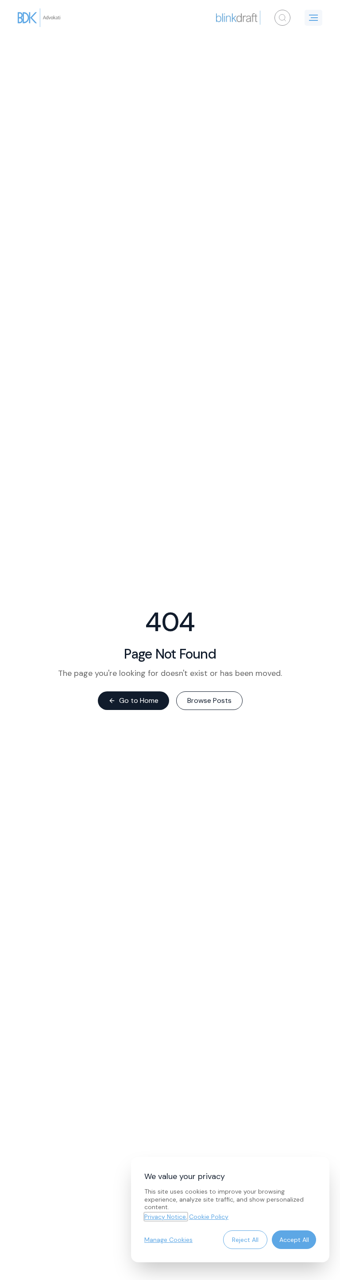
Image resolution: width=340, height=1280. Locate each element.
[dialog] (230, 1209)
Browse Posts (209, 700)
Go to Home (138, 700)
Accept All (294, 1240)
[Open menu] (313, 18)
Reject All (245, 1240)
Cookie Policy (208, 1217)
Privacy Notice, (165, 1217)
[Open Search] (282, 18)
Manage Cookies (168, 1240)
